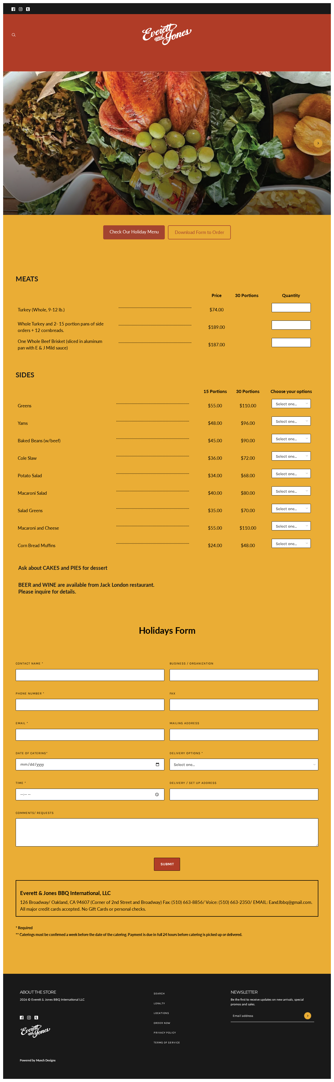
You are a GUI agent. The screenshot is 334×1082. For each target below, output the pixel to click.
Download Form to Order (199, 232)
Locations (161, 1013)
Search (159, 993)
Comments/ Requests (35, 813)
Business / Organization (191, 663)
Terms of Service (167, 1042)
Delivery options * (186, 753)
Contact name (29, 663)
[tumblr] (28, 8)
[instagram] (21, 8)
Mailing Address (184, 723)
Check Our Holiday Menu (134, 231)
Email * (22, 723)
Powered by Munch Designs (38, 1060)
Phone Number (30, 693)
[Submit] (307, 1015)
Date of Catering (32, 753)
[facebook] (13, 8)
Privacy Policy (165, 1032)
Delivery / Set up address (193, 783)
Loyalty (159, 1003)
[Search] (13, 35)
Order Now (162, 1023)
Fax (173, 693)
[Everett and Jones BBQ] (167, 35)
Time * (21, 783)
